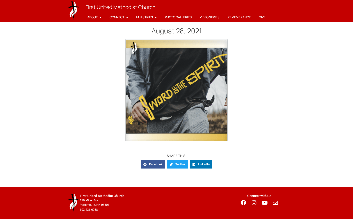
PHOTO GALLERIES (178, 17)
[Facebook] (243, 202)
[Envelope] (275, 202)
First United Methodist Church (120, 6)
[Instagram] (254, 202)
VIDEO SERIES (210, 17)
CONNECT (117, 17)
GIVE (262, 17)
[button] (153, 164)
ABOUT (92, 17)
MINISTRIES (144, 17)
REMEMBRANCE (239, 17)
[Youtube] (264, 202)
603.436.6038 (89, 209)
